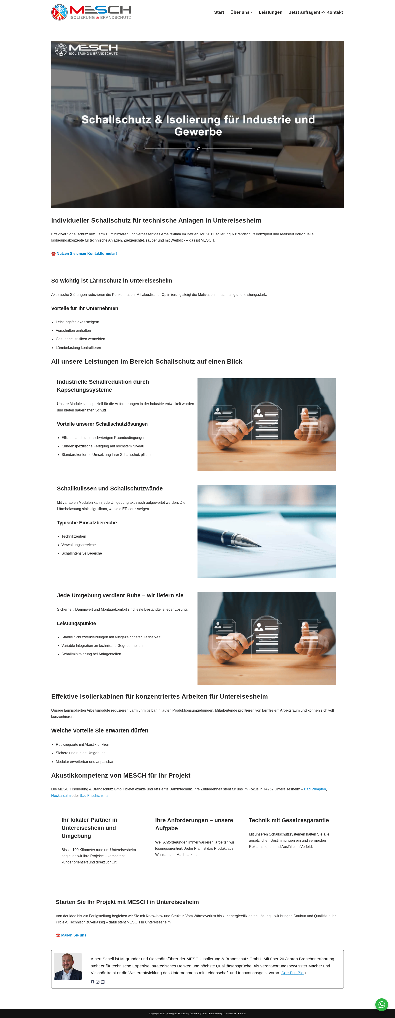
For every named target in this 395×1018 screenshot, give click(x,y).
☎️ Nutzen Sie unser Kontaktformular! (84, 254)
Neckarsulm (61, 796)
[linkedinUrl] (102, 982)
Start (219, 12)
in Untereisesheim (249, 888)
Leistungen (271, 12)
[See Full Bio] (305, 973)
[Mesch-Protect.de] (91, 12)
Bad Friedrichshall (94, 796)
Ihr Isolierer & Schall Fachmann (189, 888)
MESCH (136, 888)
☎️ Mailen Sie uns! (72, 935)
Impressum (215, 1013)
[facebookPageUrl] (92, 982)
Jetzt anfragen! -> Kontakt (316, 12)
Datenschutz (229, 1013)
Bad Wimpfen (315, 789)
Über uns (194, 1013)
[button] (251, 12)
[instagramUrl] (97, 982)
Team (204, 1013)
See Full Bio (292, 973)
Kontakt (242, 1013)
